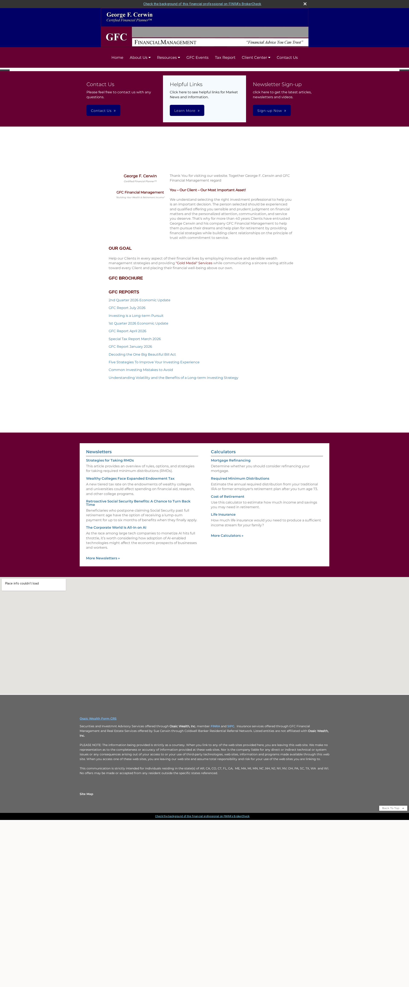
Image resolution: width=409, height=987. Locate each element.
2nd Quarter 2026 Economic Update (139, 302)
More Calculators (227, 538)
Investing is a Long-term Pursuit (136, 318)
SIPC (230, 728)
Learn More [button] (185, 113)
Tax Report (225, 57)
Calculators (223, 454)
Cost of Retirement (227, 499)
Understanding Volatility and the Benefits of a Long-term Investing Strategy (173, 380)
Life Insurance (223, 517)
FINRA (215, 728)
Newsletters (99, 454)
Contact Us (287, 57)
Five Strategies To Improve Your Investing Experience (154, 364)
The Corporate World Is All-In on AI (116, 530)
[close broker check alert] (305, 4)
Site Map (86, 796)
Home (117, 57)
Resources (167, 57)
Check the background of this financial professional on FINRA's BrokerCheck (202, 4)
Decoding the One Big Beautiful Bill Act (142, 357)
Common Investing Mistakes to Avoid (141, 372)
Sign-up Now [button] (269, 113)
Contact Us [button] (101, 113)
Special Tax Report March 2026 (135, 341)
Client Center (254, 57)
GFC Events (197, 57)
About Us (138, 57)
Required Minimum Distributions (240, 481)
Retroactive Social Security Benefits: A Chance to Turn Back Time (138, 505)
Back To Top (391, 810)
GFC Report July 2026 (127, 310)
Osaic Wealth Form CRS (98, 721)
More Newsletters (103, 560)
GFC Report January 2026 (130, 349)
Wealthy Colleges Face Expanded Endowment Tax (130, 481)
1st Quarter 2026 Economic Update (138, 326)
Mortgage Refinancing (231, 463)
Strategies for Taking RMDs (110, 463)
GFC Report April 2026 (127, 334)
